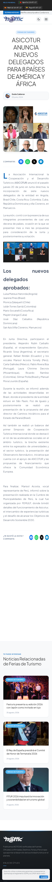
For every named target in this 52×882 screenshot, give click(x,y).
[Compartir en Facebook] (20, 161)
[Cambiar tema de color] (38, 19)
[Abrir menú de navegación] (46, 19)
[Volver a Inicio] (13, 19)
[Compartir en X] (34, 161)
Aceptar (44, 877)
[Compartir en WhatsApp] (27, 161)
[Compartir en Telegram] (40, 161)
